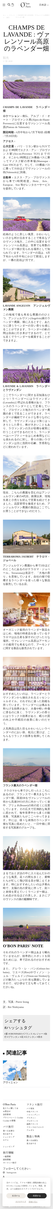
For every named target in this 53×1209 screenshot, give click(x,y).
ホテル (6, 1140)
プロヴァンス (32, 1120)
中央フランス (32, 1111)
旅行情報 (8, 1152)
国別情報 (7, 1159)
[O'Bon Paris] (26, 5)
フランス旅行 (34, 1104)
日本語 (43, 5)
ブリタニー (31, 1117)
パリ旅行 (8, 1127)
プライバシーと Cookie (13, 1117)
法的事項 (7, 1114)
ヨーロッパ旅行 (9, 1162)
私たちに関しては (10, 1108)
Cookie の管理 (9, 1120)
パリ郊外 (30, 1108)
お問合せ (7, 1111)
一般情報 (7, 1156)
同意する (37, 1196)
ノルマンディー (33, 1114)
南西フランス (32, 1124)
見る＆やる (8, 1133)
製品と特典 (33, 1136)
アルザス (30, 1130)
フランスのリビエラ (35, 1127)
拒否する (16, 1196)
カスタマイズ (20, 1202)
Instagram (11, 1172)
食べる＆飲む (8, 1130)
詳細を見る (33, 1201)
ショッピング (8, 1136)
